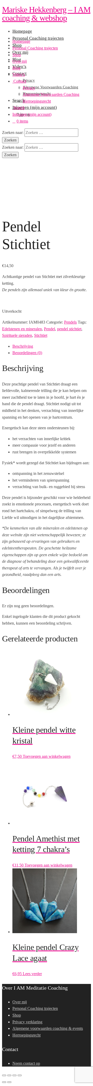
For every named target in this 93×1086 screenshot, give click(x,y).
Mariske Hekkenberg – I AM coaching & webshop (46, 14)
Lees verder (32, 973)
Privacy (29, 88)
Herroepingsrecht (37, 101)
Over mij (19, 61)
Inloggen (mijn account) (31, 114)
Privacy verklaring (27, 1022)
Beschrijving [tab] (22, 346)
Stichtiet (40, 335)
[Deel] (14, 1075)
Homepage (21, 41)
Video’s (18, 74)
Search (18, 107)
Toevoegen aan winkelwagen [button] (47, 756)
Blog (16, 68)
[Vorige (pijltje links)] (4, 1082)
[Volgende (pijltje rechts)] (9, 1082)
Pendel (49, 329)
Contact (19, 81)
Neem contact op (26, 1063)
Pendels (70, 322)
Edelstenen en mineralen (22, 329)
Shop (16, 55)
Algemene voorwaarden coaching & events (47, 1028)
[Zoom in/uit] (4, 1075)
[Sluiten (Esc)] (20, 1075)
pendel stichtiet (69, 329)
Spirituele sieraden (17, 335)
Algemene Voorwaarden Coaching (51, 94)
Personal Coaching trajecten (35, 48)
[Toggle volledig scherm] (9, 1075)
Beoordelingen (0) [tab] (27, 353)
